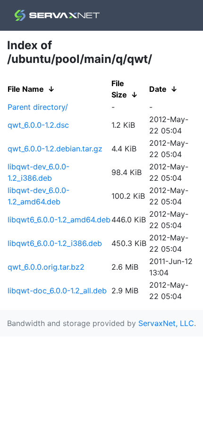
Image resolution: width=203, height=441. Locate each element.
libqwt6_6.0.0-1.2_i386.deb (55, 243)
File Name (26, 89)
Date (158, 89)
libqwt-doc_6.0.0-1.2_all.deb (57, 290)
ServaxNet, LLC (166, 323)
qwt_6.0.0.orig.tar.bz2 (46, 267)
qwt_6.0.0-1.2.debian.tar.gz (55, 148)
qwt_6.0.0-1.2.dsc (38, 125)
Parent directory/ (38, 107)
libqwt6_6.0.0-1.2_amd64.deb (59, 219)
